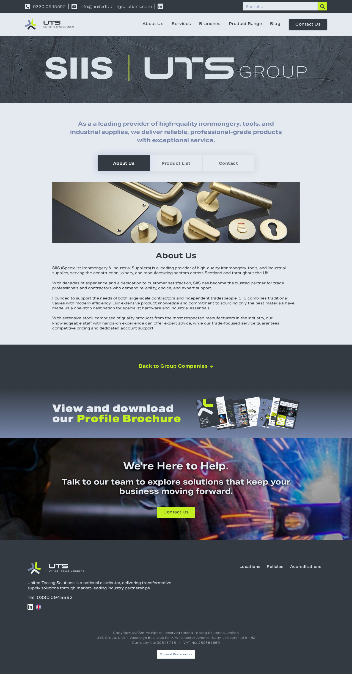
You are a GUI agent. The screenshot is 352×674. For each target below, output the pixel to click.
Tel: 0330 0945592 (50, 597)
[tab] (124, 163)
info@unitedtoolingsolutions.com (116, 6)
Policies (275, 567)
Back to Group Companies (176, 366)
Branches (209, 24)
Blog (275, 24)
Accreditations (305, 567)
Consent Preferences (176, 654)
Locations (250, 567)
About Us (152, 24)
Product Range (245, 24)
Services (181, 24)
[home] (49, 24)
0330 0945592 (49, 6)
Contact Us (308, 25)
